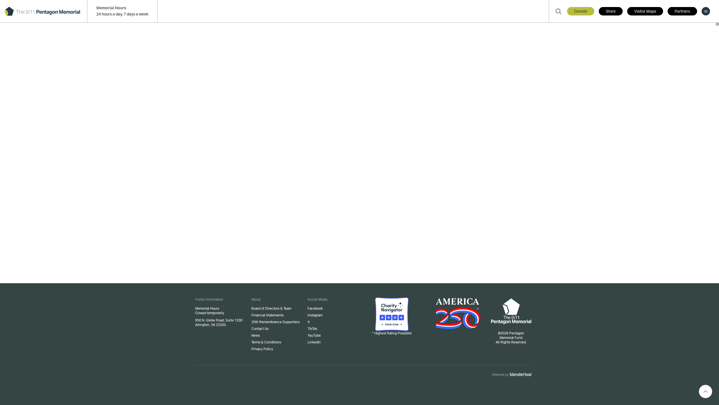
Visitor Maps (645, 12)
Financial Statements (267, 315)
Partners (682, 12)
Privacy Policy (262, 349)
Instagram (315, 315)
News (255, 335)
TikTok (312, 328)
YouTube (314, 335)
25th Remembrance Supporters (275, 322)
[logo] (42, 11)
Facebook (315, 308)
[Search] (558, 11)
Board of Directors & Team (271, 308)
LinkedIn (314, 342)
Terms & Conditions (266, 342)
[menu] (706, 11)
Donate (580, 12)
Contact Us (260, 328)
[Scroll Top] (705, 391)
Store (611, 12)
